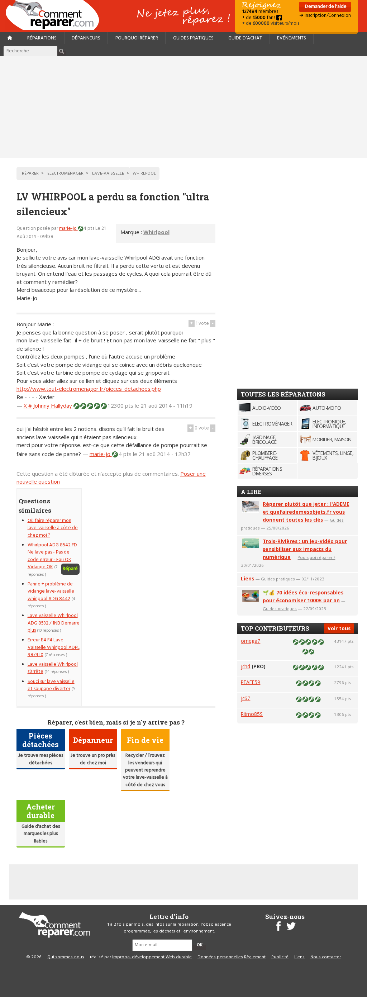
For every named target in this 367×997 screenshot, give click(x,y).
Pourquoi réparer (136, 38)
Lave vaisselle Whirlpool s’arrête (53, 668)
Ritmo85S (252, 714)
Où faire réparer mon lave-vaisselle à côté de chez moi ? (53, 528)
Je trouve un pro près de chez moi (93, 759)
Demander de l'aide (325, 6)
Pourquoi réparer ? (316, 557)
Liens (247, 578)
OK (199, 945)
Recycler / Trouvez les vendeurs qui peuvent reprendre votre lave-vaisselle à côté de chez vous (145, 770)
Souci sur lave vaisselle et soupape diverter (51, 685)
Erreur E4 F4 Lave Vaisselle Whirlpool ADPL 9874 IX (54, 647)
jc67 (245, 698)
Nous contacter (325, 957)
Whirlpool (156, 232)
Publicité (280, 957)
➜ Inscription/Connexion (325, 15)
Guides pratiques (193, 38)
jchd (245, 666)
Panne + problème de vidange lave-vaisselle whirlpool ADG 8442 (51, 591)
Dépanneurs (86, 38)
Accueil (55, 15)
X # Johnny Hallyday (48, 405)
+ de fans (259, 18)
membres (260, 11)
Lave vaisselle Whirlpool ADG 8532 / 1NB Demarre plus (54, 623)
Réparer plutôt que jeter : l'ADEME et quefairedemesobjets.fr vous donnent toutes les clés (306, 511)
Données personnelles (220, 957)
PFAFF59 (250, 682)
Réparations (42, 38)
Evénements (291, 38)
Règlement (255, 957)
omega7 (250, 640)
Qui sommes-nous (65, 957)
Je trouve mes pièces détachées (40, 759)
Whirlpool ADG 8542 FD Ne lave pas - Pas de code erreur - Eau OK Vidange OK (52, 556)
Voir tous (339, 628)
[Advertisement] (183, 107)
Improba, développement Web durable (152, 957)
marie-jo (68, 228)
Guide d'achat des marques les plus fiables (41, 834)
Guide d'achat (245, 38)
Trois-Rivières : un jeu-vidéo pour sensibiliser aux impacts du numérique (305, 549)
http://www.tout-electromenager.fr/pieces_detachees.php (88, 388)
